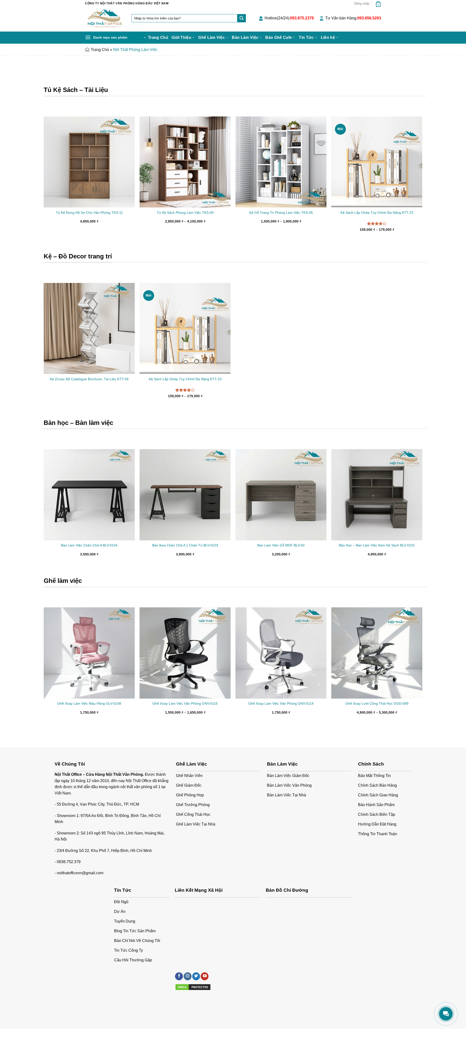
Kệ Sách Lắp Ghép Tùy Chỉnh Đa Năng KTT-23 (377, 213)
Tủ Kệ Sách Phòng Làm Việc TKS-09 (185, 213)
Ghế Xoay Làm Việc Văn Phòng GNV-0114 (281, 703)
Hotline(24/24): (289, 18)
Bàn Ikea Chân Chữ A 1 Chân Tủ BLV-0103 (185, 545)
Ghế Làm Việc (211, 37)
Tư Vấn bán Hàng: (353, 18)
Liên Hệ (131, 1034)
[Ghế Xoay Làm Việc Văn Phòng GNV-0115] (185, 652)
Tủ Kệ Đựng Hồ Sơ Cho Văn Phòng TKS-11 (89, 213)
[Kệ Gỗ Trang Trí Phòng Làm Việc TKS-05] (280, 161)
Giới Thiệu (181, 37)
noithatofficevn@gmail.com (80, 873)
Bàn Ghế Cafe (278, 37)
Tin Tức (306, 37)
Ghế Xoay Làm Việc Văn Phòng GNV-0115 (185, 703)
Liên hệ (328, 37)
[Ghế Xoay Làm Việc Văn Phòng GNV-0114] (280, 652)
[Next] (422, 507)
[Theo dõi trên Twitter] (196, 976)
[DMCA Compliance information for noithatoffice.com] (193, 987)
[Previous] (44, 507)
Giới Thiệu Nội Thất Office (104, 1034)
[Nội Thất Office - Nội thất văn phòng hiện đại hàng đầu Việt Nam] (104, 19)
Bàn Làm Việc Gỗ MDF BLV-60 (281, 545)
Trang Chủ (158, 37)
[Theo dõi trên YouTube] (204, 976)
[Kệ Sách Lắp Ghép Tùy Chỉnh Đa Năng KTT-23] (376, 161)
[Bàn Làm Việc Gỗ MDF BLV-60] (280, 494)
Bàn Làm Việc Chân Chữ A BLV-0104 (89, 545)
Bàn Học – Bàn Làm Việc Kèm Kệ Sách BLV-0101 (377, 545)
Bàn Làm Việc (245, 37)
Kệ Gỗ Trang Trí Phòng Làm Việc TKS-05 (281, 213)
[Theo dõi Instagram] (187, 976)
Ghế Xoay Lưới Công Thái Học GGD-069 (376, 703)
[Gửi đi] (241, 18)
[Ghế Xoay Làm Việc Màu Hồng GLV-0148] (89, 652)
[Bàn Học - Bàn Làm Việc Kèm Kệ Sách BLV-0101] (376, 494)
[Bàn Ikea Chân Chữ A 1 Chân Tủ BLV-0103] (185, 494)
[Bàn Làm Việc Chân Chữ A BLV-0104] (89, 494)
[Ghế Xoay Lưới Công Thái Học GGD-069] (376, 652)
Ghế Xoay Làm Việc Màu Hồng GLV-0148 (89, 703)
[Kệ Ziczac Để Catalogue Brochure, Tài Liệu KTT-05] (89, 328)
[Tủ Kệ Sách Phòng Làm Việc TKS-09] (185, 161)
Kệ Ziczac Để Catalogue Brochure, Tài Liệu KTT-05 (89, 379)
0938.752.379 (69, 862)
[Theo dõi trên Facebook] (179, 976)
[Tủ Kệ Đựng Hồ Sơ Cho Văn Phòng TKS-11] (89, 161)
